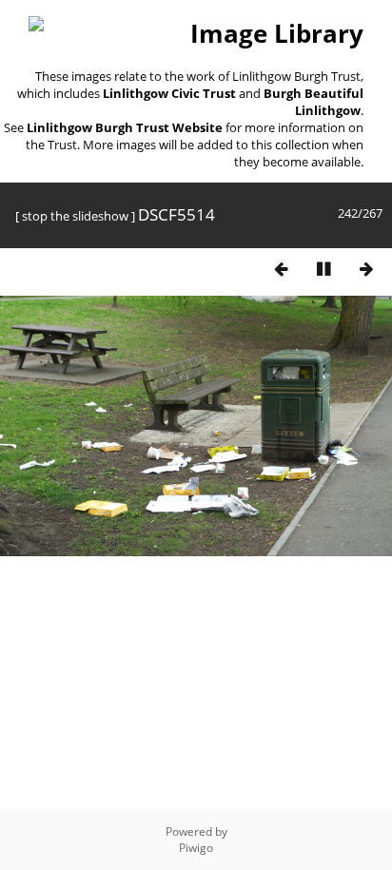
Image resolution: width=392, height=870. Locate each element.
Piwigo (196, 848)
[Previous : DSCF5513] (281, 269)
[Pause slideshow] (323, 269)
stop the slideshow (75, 215)
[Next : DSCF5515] (366, 269)
